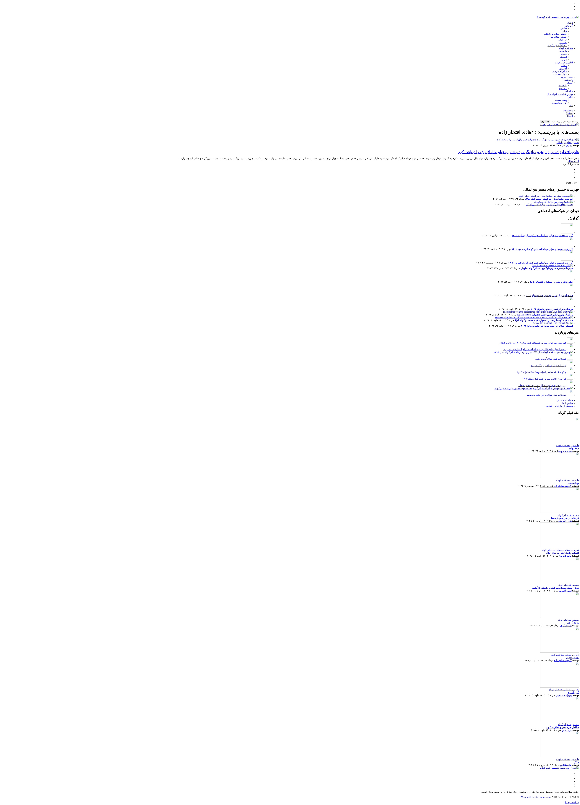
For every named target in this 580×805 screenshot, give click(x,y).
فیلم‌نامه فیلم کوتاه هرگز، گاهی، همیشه (546, 395)
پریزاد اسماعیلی (564, 695)
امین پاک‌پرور (565, 590)
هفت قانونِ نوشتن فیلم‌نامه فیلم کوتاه (513, 388)
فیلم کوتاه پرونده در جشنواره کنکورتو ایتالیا (551, 282)
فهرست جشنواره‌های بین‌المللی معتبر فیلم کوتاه (549, 199)
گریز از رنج (573, 692)
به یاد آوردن (573, 622)
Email (570, 116)
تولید (564, 31)
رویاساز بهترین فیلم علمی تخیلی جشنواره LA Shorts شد (545, 314)
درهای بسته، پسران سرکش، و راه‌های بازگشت (555, 587)
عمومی (563, 42)
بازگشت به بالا (572, 802)
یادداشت (568, 80)
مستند (564, 54)
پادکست (563, 85)
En (538, 17)
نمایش (563, 28)
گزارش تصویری (559, 102)
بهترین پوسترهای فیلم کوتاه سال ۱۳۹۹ (513, 352)
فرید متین (567, 730)
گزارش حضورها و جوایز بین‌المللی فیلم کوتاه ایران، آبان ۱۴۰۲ (542, 235)
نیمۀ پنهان (574, 448)
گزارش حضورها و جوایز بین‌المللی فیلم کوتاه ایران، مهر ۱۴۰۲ (542, 249)
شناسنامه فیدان (565, 400)
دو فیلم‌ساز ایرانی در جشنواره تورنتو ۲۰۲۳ (552, 309)
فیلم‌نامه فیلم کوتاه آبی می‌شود (550, 359)
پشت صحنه (561, 100)
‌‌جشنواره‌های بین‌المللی (555, 34)
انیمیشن (563, 57)
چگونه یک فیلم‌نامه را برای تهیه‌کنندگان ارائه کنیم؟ (541, 372)
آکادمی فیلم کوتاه (564, 62)
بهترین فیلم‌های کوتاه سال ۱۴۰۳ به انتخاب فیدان (542, 385)
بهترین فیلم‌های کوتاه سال (560, 94)
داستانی (563, 51)
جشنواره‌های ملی (558, 36)
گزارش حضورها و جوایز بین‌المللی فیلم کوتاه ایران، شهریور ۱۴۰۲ (540, 262)
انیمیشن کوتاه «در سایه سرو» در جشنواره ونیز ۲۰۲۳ (547, 326)
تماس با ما (567, 403)
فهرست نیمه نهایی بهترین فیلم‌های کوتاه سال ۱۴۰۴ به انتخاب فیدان (532, 342)
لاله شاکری (566, 625)
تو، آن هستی (573, 483)
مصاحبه (563, 88)
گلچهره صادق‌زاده (563, 486)
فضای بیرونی (566, 77)
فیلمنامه (568, 91)
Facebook (568, 110)
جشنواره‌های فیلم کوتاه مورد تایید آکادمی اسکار (549, 204)
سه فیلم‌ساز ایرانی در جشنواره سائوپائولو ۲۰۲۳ (549, 295)
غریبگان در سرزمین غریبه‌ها (565, 518)
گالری (570, 97)
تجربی (564, 59)
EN (571, 105)
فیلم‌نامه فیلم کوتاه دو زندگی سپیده (548, 365)
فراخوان (562, 39)
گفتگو (570, 82)
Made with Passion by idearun (535, 797)
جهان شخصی (560, 74)
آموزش (563, 68)
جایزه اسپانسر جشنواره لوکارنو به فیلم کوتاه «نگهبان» (546, 268)
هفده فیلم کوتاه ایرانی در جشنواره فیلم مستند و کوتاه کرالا (544, 320)
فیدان (570, 22)
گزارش (569, 25)
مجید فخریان (565, 555)
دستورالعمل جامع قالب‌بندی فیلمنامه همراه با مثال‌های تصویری (534, 349)
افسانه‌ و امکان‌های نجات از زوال (562, 553)
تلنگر (576, 762)
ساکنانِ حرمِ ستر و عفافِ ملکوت (562, 727)
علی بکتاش (566, 765)
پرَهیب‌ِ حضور (572, 657)
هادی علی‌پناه (565, 451)
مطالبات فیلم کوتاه (557, 45)
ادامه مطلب (573, 161)
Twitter (569, 113)
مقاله (564, 65)
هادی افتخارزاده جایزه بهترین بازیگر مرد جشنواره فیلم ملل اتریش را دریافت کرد (518, 152)
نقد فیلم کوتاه (566, 48)
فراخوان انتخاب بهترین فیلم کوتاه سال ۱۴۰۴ (544, 379)
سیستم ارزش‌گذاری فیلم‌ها (559, 406)
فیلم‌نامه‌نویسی (559, 71)
